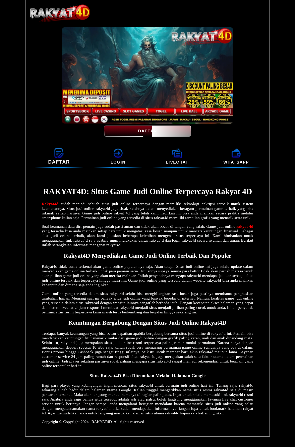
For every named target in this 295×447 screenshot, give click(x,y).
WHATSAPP (236, 162)
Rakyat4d (50, 204)
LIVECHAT (177, 162)
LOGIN (118, 162)
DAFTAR (147, 131)
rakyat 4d (244, 226)
